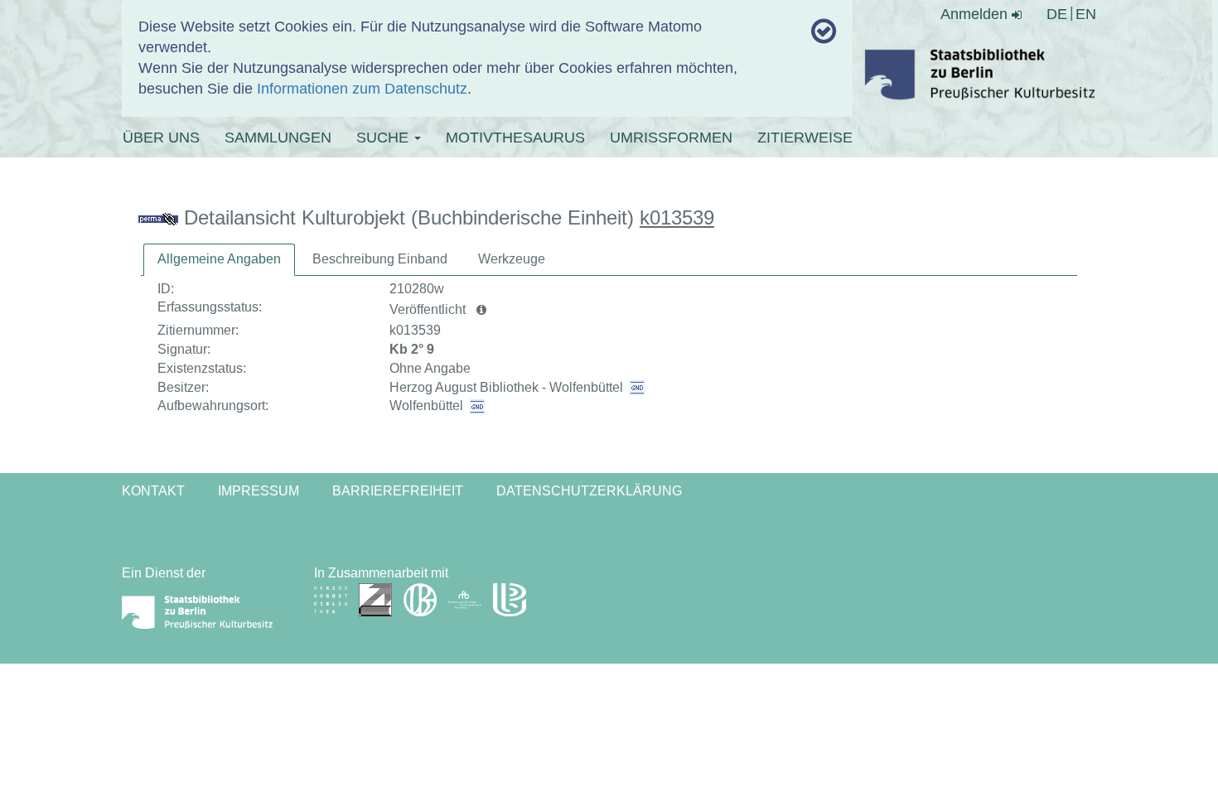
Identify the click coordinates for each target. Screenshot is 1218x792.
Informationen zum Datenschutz (362, 88)
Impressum (258, 491)
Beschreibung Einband (379, 259)
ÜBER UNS (161, 137)
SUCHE (384, 137)
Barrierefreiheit (397, 491)
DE (1056, 14)
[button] (481, 309)
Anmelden (976, 14)
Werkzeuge (511, 259)
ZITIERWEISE (805, 137)
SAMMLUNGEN (278, 137)
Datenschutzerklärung (589, 491)
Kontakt (153, 491)
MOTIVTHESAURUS (515, 137)
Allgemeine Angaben (219, 259)
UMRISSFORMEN (671, 137)
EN (1085, 14)
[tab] (219, 260)
